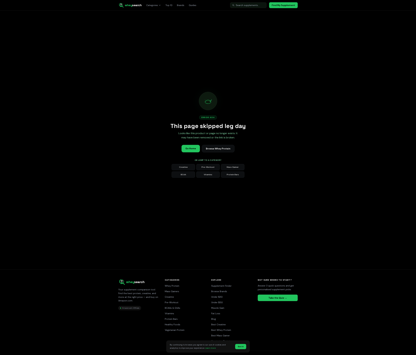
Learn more (210, 348)
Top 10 (168, 5)
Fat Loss (215, 313)
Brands (180, 5)
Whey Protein (172, 285)
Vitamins (208, 174)
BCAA (183, 174)
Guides (192, 5)
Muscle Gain (217, 307)
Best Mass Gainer (220, 335)
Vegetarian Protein (174, 330)
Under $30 (217, 296)
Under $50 (217, 302)
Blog (213, 318)
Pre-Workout (208, 167)
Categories (152, 5)
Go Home (190, 148)
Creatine (183, 167)
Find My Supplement (283, 5)
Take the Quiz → (277, 297)
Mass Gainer (233, 167)
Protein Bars (233, 174)
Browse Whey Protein (218, 148)
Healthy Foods (172, 324)
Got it (241, 346)
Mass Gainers (172, 291)
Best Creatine (218, 324)
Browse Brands (219, 291)
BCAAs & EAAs (172, 307)
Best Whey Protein (221, 330)
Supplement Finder (221, 285)
